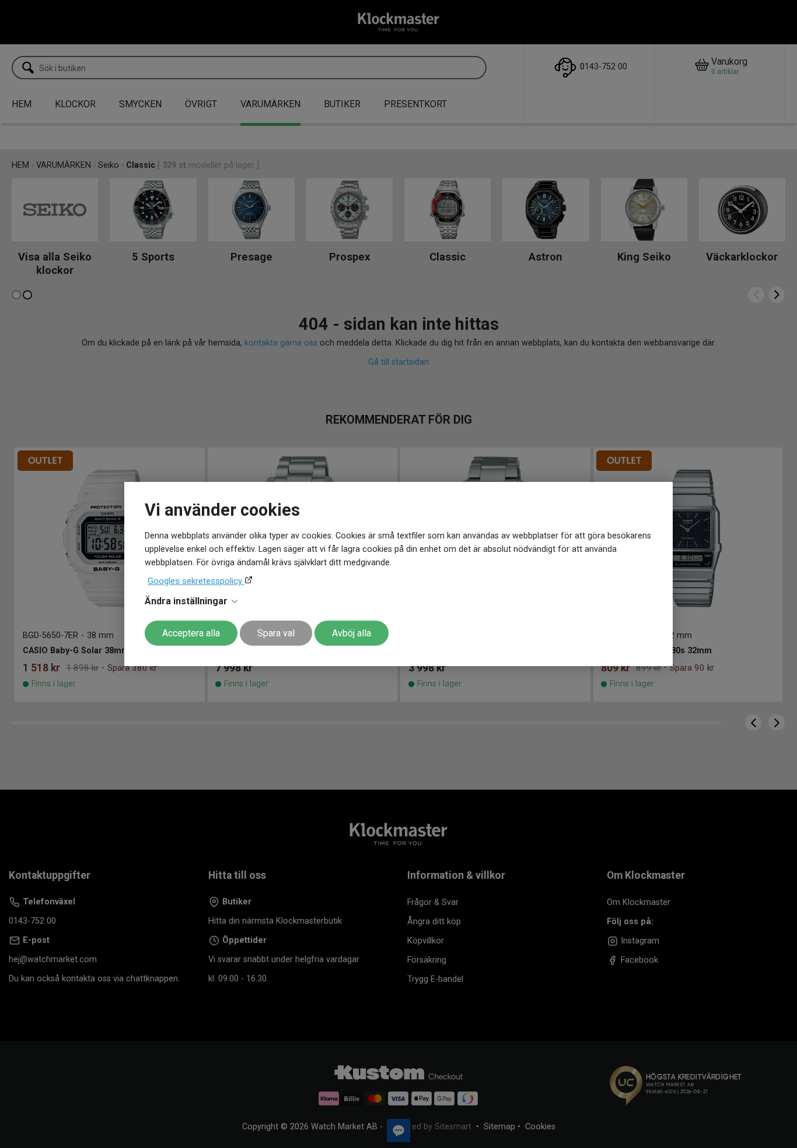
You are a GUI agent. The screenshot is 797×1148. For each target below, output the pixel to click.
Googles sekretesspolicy (196, 581)
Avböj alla (351, 633)
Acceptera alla (191, 633)
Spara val (276, 633)
